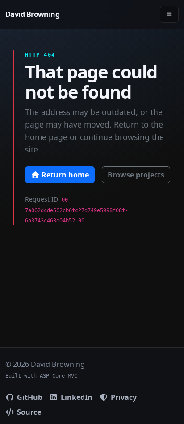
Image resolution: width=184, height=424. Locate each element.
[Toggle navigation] (169, 14)
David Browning (32, 14)
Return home (64, 175)
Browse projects (136, 175)
